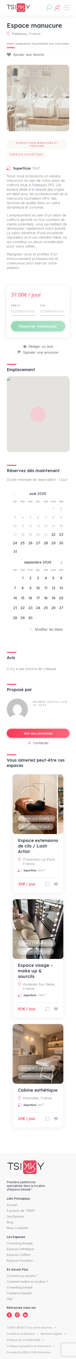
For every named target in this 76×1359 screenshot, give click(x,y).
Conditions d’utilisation (21, 1333)
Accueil (12, 1205)
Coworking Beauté (20, 1243)
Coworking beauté (20, 1287)
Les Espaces (15, 1216)
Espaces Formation (20, 1260)
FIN (42, 305)
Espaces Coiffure (19, 1255)
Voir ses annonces (38, 733)
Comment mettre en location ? (27, 1281)
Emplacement (23, 43)
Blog (10, 1222)
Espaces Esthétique (36, 826)
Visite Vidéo (62, 43)
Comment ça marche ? (22, 1276)
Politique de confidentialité (23, 1340)
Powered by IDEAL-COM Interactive (29, 1352)
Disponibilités (40, 43)
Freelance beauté (19, 1293)
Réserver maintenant (38, 326)
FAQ (9, 1299)
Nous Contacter (17, 1228)
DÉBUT (16, 305)
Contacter (41, 743)
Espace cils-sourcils (37, 818)
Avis (51, 43)
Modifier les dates (49, 629)
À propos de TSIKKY (21, 1210)
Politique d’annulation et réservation (29, 1346)
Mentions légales (51, 1333)
